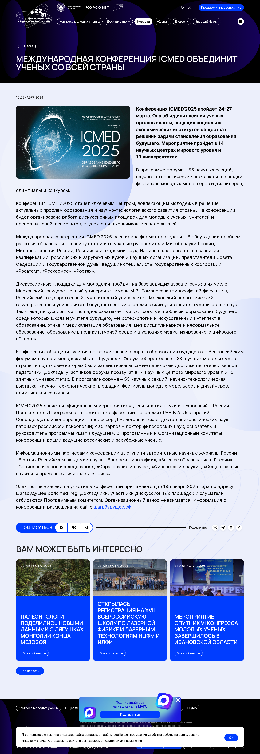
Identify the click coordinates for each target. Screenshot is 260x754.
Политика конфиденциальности (88, 747)
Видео (192, 708)
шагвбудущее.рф (112, 507)
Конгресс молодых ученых (38, 708)
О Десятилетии (76, 708)
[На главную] (34, 14)
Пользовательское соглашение (36, 747)
